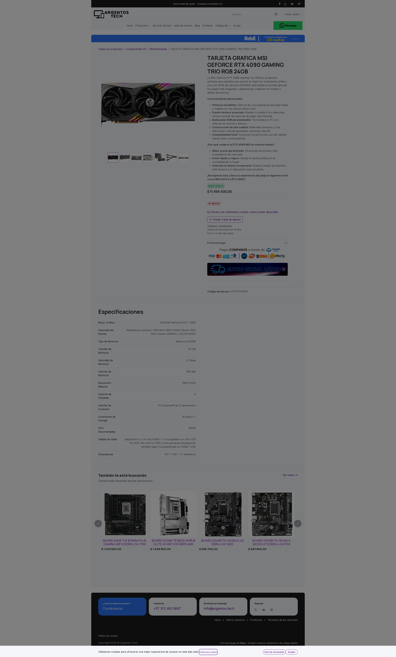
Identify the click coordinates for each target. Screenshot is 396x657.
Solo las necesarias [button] (274, 652)
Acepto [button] (291, 652)
